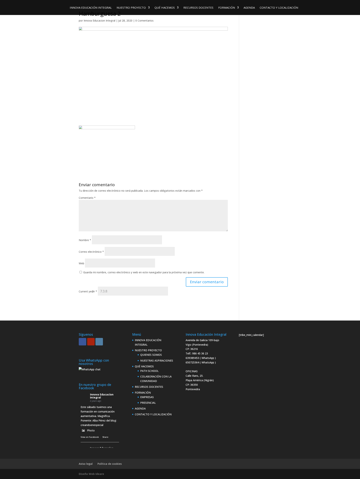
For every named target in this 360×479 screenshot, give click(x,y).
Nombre (85, 240)
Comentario (87, 198)
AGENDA (249, 7)
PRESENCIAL (148, 402)
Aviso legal (86, 464)
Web (81, 263)
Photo (91, 430)
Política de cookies (110, 464)
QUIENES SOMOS (151, 354)
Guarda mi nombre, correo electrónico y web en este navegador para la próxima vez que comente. (143, 272)
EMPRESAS (147, 397)
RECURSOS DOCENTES (198, 7)
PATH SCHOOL (149, 371)
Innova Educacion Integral (99, 20)
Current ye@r (88, 291)
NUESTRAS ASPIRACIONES (156, 360)
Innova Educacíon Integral (101, 396)
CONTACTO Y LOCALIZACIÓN (279, 7)
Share (105, 437)
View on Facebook (90, 437)
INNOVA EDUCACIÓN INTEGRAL (91, 7)
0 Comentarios (144, 20)
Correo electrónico (91, 251)
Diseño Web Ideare (91, 474)
